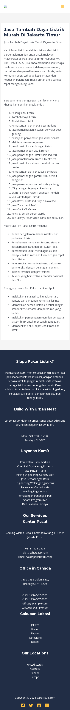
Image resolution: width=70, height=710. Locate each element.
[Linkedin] (47, 705)
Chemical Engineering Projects (35, 466)
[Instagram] (39, 705)
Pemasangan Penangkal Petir (35, 495)
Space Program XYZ (35, 500)
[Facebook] (23, 705)
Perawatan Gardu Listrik (35, 487)
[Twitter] (31, 705)
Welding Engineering (35, 491)
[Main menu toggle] (62, 6)
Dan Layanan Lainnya (35, 504)
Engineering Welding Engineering (35, 483)
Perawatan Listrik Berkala (35, 462)
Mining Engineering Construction (35, 474)
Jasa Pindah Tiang (35, 470)
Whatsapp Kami (39, 552)
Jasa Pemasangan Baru (35, 479)
